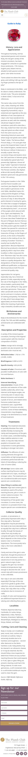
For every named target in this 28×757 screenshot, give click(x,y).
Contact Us (5, 753)
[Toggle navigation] (2, 15)
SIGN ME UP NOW (14, 723)
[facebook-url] (17, 753)
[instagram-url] (21, 753)
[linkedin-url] (25, 753)
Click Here (14, 7)
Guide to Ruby (14, 23)
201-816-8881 (10, 750)
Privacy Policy (12, 753)
